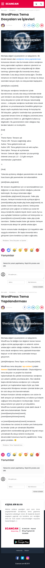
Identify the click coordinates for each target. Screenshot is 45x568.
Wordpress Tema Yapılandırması (12, 445)
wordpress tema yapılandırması (28, 59)
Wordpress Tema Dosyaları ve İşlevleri (14, 240)
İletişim (26, 550)
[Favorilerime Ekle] (3, 250)
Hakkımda (19, 550)
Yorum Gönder (38, 287)
